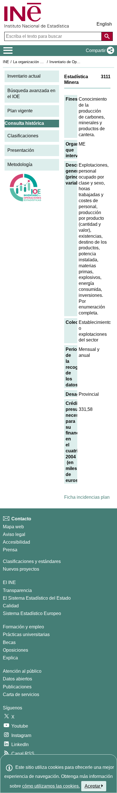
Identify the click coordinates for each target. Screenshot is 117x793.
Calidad (11, 605)
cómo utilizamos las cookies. (51, 786)
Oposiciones (15, 650)
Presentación (20, 150)
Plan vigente (20, 110)
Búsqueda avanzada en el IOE (31, 93)
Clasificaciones (22, 135)
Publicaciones (17, 686)
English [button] (104, 24)
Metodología (19, 164)
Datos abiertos (17, 678)
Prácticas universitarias (26, 634)
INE (6, 62)
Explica (10, 657)
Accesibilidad (16, 542)
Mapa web (13, 526)
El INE (9, 582)
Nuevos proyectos (21, 569)
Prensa (10, 549)
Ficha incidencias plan (87, 497)
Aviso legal (14, 534)
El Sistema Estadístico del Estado (37, 598)
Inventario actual (24, 76)
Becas (9, 642)
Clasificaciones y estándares (32, 561)
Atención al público (22, 671)
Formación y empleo (23, 626)
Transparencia (17, 590)
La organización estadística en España (45, 62)
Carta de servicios (21, 694)
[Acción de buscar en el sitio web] (107, 36)
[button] (98, 50)
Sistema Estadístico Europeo (32, 613)
